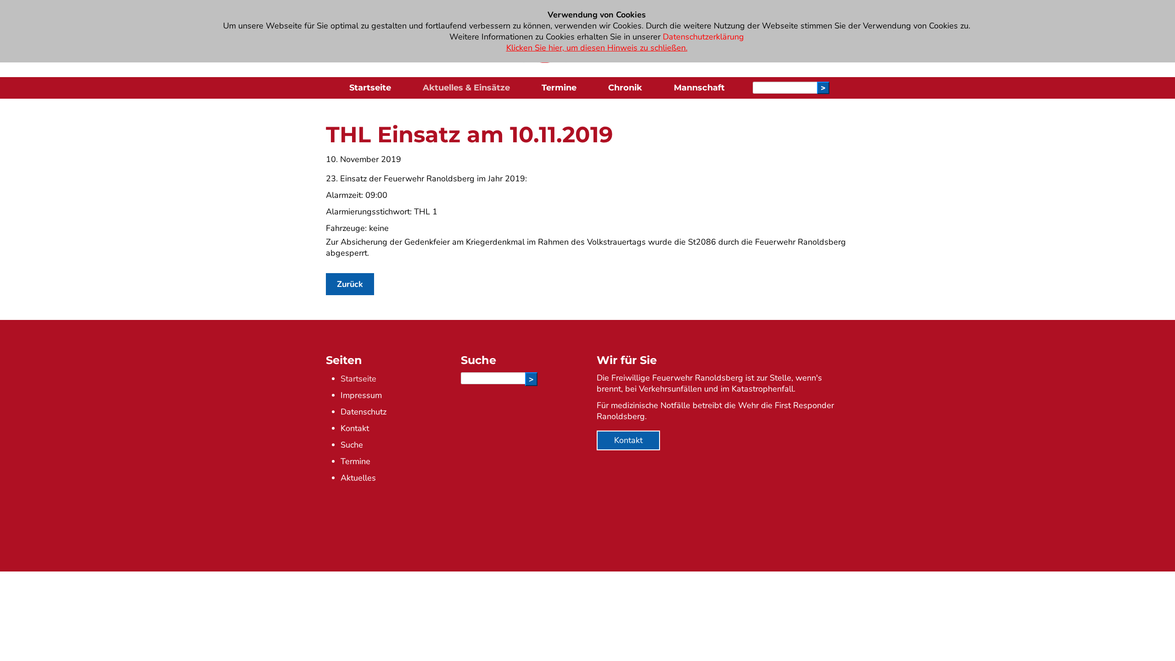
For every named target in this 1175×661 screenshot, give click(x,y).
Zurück (350, 284)
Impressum (361, 395)
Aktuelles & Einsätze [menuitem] (466, 88)
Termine (355, 461)
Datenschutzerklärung (703, 36)
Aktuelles (358, 477)
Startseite (358, 378)
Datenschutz (363, 411)
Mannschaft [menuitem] (699, 88)
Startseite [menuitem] (370, 88)
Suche (352, 444)
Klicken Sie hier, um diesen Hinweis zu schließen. (597, 47)
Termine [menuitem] (559, 88)
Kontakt (355, 428)
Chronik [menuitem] (625, 88)
